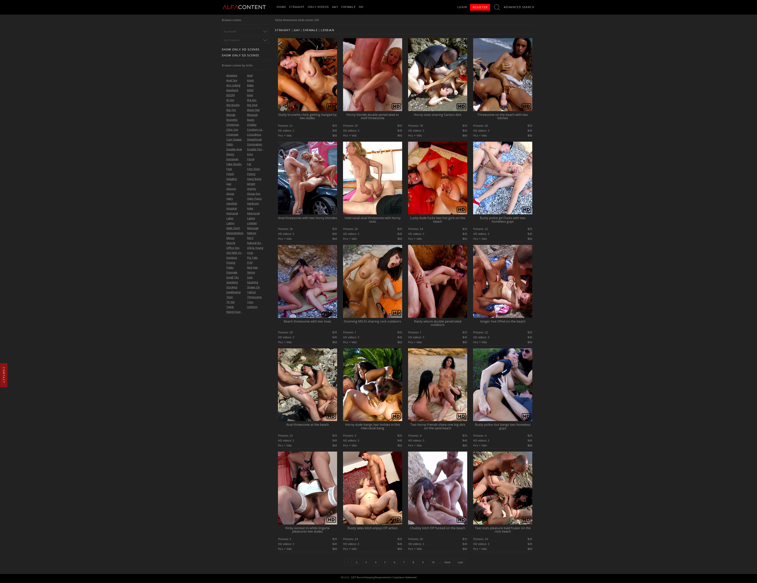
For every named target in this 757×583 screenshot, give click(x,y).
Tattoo (251, 292)
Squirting (252, 282)
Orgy (250, 253)
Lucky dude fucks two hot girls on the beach (437, 220)
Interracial (253, 213)
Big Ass (251, 100)
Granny (251, 189)
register (480, 7)
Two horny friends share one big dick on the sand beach (437, 426)
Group (230, 193)
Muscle (230, 243)
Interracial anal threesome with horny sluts (373, 220)
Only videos (318, 7)
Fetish (230, 174)
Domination (254, 144)
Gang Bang (254, 179)
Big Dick (252, 105)
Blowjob (252, 115)
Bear (250, 95)
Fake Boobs (234, 164)
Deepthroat (254, 139)
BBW (250, 90)
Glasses (231, 189)
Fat (249, 164)
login (462, 7)
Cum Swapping (235, 139)
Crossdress (254, 134)
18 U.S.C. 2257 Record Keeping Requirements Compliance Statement (378, 577)
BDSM (230, 95)
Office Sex (232, 248)
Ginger (251, 184)
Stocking (231, 287)
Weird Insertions (236, 312)
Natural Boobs (256, 243)
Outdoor (231, 257)
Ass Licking (233, 85)
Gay (335, 7)
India (250, 208)
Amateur (231, 75)
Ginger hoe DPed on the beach (502, 321)
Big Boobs (233, 105)
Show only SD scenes (240, 55)
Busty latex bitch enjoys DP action (372, 528)
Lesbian (252, 223)
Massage (253, 228)
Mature (251, 233)
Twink (230, 307)
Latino (230, 223)
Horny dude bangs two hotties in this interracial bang (372, 426)
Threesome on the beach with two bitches (502, 116)
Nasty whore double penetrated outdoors (437, 323)
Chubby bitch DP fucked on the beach (437, 528)
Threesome (254, 297)
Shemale (348, 7)
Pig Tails (252, 257)
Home (281, 7)
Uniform (252, 307)
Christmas (232, 124)
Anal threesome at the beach (307, 424)
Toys (250, 302)
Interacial (232, 213)
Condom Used (256, 129)
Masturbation (234, 233)
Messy (230, 238)
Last (460, 562)
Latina (251, 218)
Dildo (229, 144)
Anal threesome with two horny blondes (307, 218)
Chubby (251, 124)
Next (447, 562)
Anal (250, 75)
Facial (250, 159)
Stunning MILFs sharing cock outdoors (372, 321)
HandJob (231, 203)
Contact (4, 375)
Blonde (230, 115)
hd (361, 7)
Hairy (229, 198)
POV (250, 262)
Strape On (253, 287)
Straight (297, 7)
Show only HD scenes (241, 49)
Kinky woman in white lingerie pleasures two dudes (307, 530)
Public (230, 267)
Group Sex (253, 193)
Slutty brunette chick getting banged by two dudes (307, 116)
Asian (250, 80)
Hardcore (253, 203)
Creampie (232, 134)
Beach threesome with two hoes (307, 321)
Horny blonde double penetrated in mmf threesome (372, 116)
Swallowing (233, 292)
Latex (229, 218)
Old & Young (255, 248)
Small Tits (232, 277)
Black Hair (253, 110)
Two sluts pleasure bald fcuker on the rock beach (503, 530)
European (232, 159)
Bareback (232, 90)
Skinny (251, 272)
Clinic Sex (232, 129)
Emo (250, 154)
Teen (229, 297)
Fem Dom (253, 169)
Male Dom (233, 228)
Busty (250, 120)
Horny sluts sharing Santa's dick (437, 115)
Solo (250, 277)
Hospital (231, 208)
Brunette (232, 120)
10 (433, 562)
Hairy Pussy (254, 198)
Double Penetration (259, 149)
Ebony (230, 154)
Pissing (230, 262)
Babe (250, 85)
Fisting (251, 174)
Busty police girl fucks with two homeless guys (503, 220)
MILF (250, 238)
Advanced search (519, 7)
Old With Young (236, 253)
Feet (229, 169)
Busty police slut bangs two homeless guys (502, 426)
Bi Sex (230, 100)
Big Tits (231, 110)
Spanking (232, 282)
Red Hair (252, 267)
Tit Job (230, 302)
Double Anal (234, 149)
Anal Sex (231, 80)
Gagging (231, 179)
